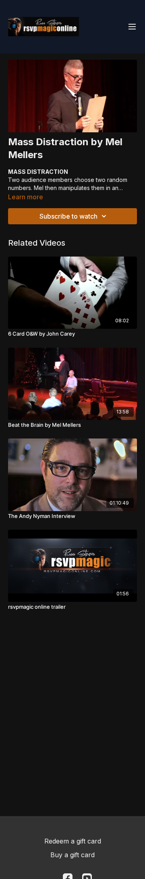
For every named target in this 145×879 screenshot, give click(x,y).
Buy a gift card (72, 855)
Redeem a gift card (72, 841)
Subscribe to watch (68, 216)
